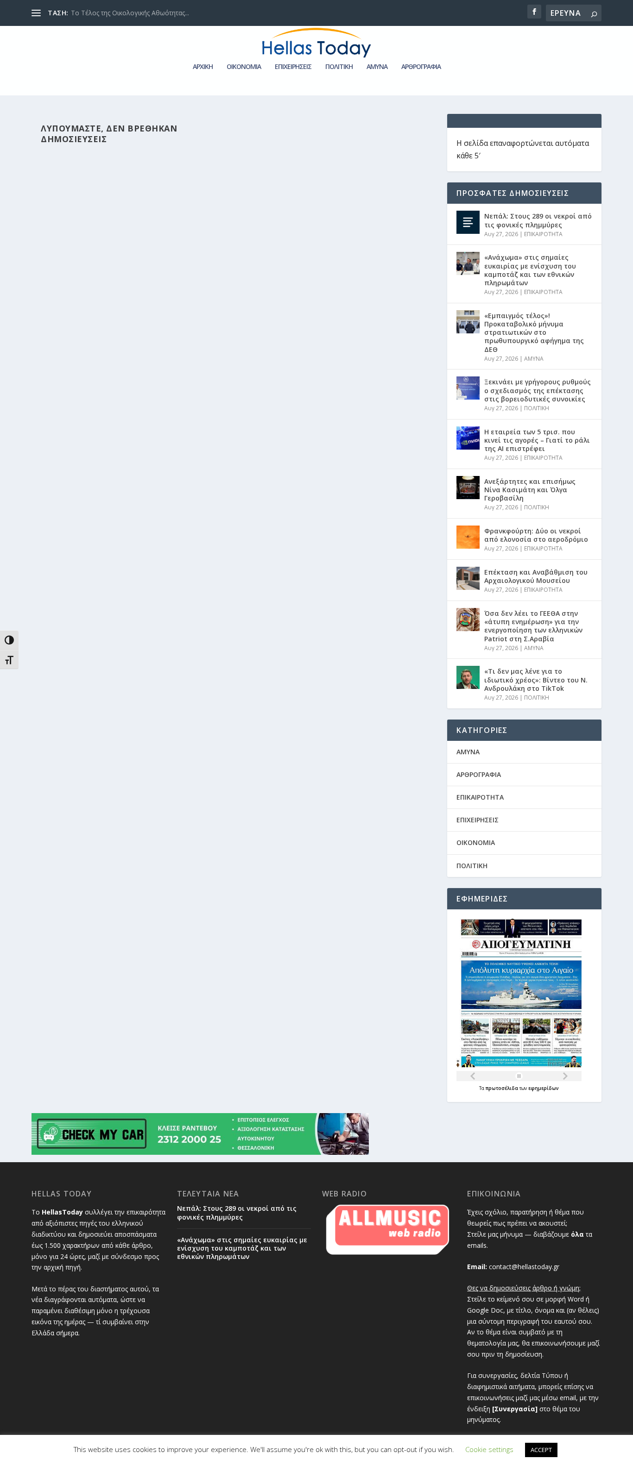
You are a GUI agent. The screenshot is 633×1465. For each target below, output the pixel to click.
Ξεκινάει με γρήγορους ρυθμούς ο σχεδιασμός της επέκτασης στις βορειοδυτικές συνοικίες (537, 390)
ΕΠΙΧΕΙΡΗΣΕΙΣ (293, 67)
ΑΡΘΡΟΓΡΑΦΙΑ (421, 67)
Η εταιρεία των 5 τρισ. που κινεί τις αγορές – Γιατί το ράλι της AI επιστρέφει (537, 440)
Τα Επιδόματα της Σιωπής (109, 12)
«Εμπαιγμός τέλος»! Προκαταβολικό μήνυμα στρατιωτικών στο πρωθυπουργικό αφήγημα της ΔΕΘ (534, 332)
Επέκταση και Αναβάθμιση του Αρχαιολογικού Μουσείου (536, 576)
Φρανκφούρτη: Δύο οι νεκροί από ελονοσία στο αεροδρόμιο (536, 535)
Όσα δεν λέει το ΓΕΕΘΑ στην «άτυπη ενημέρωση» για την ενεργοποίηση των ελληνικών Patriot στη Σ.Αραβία (533, 626)
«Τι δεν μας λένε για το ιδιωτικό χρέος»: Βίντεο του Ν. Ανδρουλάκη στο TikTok (536, 679)
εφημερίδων (543, 1088)
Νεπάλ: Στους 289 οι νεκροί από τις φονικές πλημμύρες (538, 220)
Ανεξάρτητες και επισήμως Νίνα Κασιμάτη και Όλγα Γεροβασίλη (530, 489)
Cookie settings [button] (489, 1449)
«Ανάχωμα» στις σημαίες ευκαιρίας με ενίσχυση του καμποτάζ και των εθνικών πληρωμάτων (530, 270)
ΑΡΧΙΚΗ (203, 67)
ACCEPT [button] (541, 1450)
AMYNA (377, 67)
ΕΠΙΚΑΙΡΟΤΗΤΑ (543, 234)
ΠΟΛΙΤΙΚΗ (339, 67)
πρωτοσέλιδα (502, 1088)
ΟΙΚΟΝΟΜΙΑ (244, 67)
